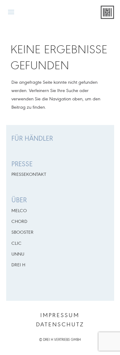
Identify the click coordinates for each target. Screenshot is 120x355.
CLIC (16, 243)
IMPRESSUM (59, 316)
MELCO (19, 210)
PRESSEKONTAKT (28, 174)
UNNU (17, 254)
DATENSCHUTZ (60, 325)
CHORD (19, 221)
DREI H (18, 265)
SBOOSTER (22, 232)
